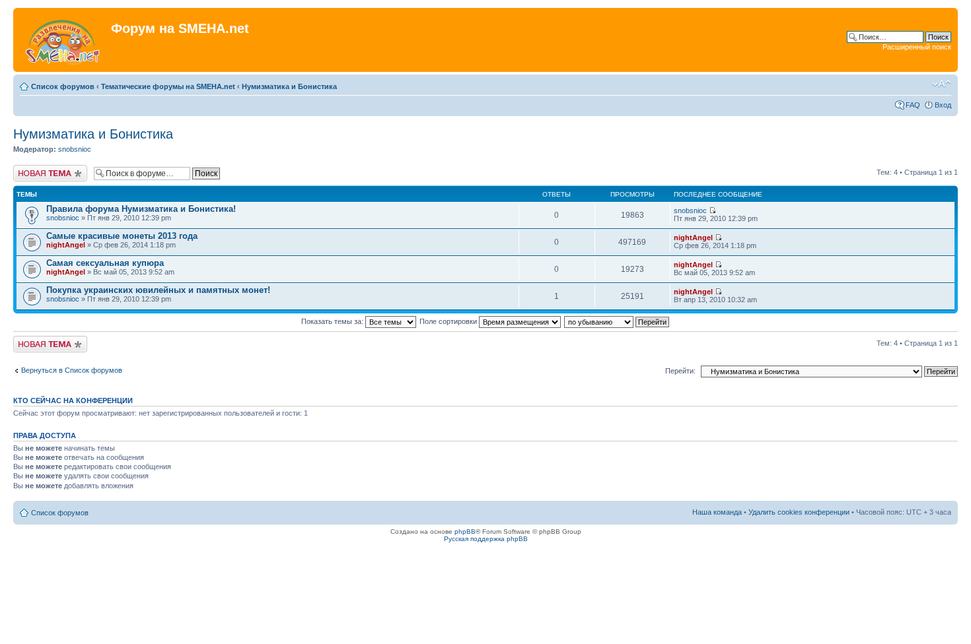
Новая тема (33, 169)
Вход (943, 105)
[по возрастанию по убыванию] (617, 321)
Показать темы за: (333, 321)
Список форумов (62, 86)
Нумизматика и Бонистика (289, 86)
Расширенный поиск (916, 47)
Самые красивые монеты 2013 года (122, 236)
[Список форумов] (64, 40)
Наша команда (717, 512)
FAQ (913, 105)
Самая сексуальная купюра (105, 263)
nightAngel (65, 245)
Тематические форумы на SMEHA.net (168, 86)
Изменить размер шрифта (941, 84)
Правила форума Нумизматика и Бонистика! (141, 209)
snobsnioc (74, 149)
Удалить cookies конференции (798, 512)
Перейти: (680, 371)
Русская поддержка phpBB (486, 538)
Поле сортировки (449, 321)
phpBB (465, 531)
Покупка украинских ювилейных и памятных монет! (158, 290)
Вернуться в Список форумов (71, 370)
